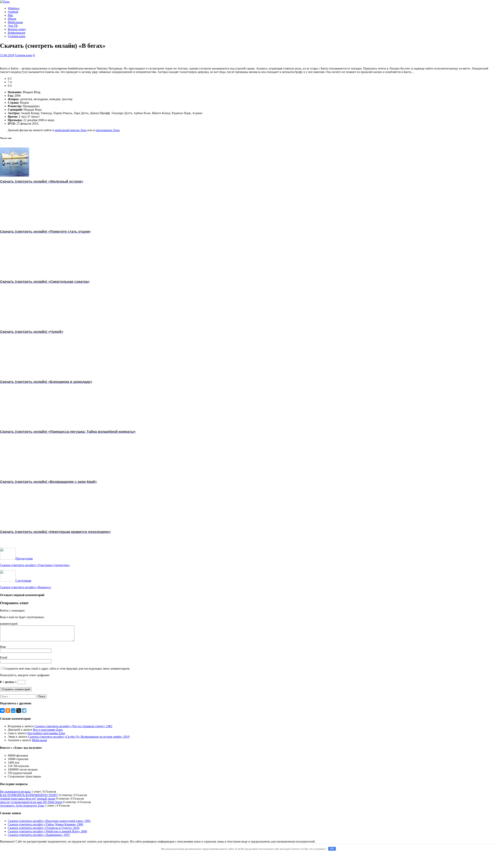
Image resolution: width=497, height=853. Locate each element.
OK (332, 848)
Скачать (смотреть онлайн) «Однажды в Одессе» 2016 (43, 828)
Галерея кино (16, 36)
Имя (3, 646)
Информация (16, 32)
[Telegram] (24, 710)
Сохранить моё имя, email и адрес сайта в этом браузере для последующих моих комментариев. (67, 668)
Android (13, 11)
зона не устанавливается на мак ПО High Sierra (31, 802)
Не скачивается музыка (15, 791)
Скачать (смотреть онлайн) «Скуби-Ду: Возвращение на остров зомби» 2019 (78, 736)
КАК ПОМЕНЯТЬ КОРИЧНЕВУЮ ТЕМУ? (29, 795)
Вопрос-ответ (17, 29)
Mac (10, 15)
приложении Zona (108, 130)
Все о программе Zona (48, 729)
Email (3, 657)
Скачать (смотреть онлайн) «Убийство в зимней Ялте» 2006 (47, 831)
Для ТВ (13, 25)
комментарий (9, 623)
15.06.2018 (7, 55)
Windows (13, 8)
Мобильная (15, 22)
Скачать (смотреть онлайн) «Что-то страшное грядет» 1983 (73, 726)
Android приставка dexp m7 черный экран (27, 798)
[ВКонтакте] (2, 710)
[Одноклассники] (7, 710)
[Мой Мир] (13, 710)
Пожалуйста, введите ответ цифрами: (25, 675)
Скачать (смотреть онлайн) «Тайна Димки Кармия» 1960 (45, 824)
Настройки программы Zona (46, 733)
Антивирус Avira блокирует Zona (22, 805)
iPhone (12, 18)
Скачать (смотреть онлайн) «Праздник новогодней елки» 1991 (49, 821)
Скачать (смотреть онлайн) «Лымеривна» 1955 (39, 835)
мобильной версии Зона (71, 130)
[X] (18, 710)
